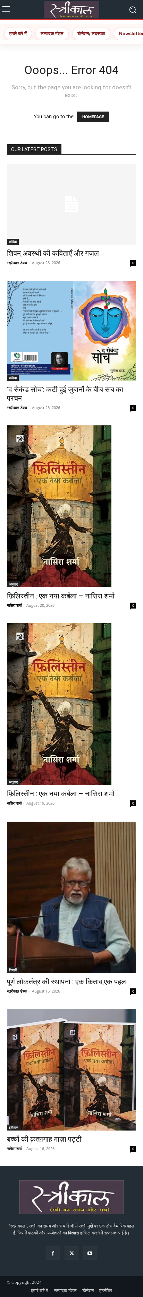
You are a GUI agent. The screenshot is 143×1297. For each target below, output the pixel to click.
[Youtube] (90, 1253)
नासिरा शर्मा (14, 605)
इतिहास (13, 1127)
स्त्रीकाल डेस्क (17, 262)
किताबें (13, 970)
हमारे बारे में (18, 33)
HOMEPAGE (93, 116)
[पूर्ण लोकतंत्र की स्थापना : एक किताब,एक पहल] (71, 897)
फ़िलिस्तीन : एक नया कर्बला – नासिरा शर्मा (61, 596)
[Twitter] (71, 1253)
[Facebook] (53, 1253)
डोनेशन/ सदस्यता (91, 33)
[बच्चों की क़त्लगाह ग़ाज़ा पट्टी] (71, 1070)
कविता (13, 241)
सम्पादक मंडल (52, 33)
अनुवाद (13, 584)
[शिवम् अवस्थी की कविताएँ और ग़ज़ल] (71, 204)
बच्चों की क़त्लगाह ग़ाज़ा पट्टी (44, 1139)
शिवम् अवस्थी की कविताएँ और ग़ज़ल (53, 253)
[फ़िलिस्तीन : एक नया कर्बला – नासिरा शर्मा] (71, 506)
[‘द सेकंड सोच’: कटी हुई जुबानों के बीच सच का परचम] (71, 330)
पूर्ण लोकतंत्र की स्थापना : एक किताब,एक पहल (66, 982)
